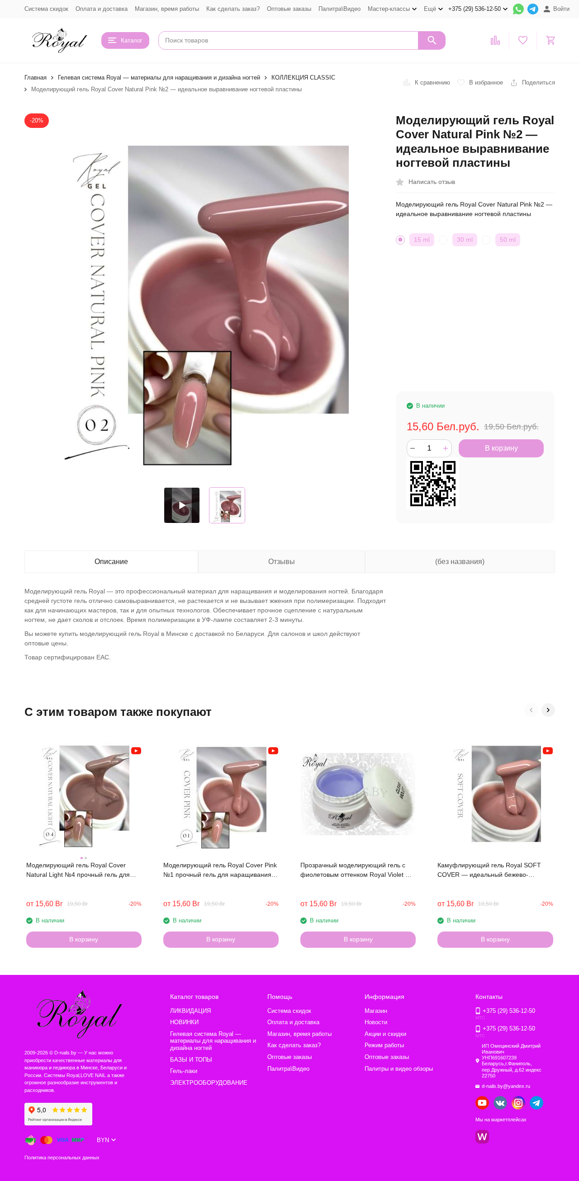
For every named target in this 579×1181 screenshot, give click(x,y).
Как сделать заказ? (233, 8)
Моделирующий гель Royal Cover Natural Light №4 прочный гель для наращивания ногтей (78, 870)
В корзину (501, 448)
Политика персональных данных (62, 1157)
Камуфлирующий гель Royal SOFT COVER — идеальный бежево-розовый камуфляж (489, 870)
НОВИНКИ (184, 1022)
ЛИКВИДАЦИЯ (190, 1010)
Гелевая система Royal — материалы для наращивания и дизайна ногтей (159, 77)
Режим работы (384, 1045)
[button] (531, 710)
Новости (376, 1022)
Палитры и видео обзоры (399, 1068)
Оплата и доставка (102, 8)
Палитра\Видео (339, 8)
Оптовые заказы (289, 8)
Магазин (376, 1010)
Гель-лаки (183, 1071)
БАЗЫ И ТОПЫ (191, 1059)
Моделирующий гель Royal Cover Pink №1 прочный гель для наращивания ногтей (220, 870)
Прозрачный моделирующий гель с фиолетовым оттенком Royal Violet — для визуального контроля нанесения (356, 870)
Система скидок (46, 8)
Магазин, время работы (167, 8)
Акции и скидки (385, 1033)
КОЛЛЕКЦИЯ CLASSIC (303, 77)
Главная (35, 77)
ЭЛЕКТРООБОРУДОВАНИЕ (208, 1082)
